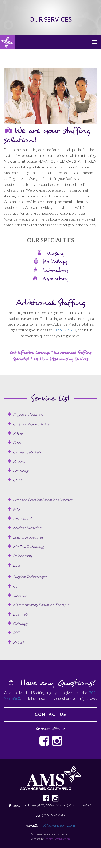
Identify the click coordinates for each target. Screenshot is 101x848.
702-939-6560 (64, 330)
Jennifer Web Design (57, 839)
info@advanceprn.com (57, 825)
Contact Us (50, 714)
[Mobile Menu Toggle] (95, 42)
